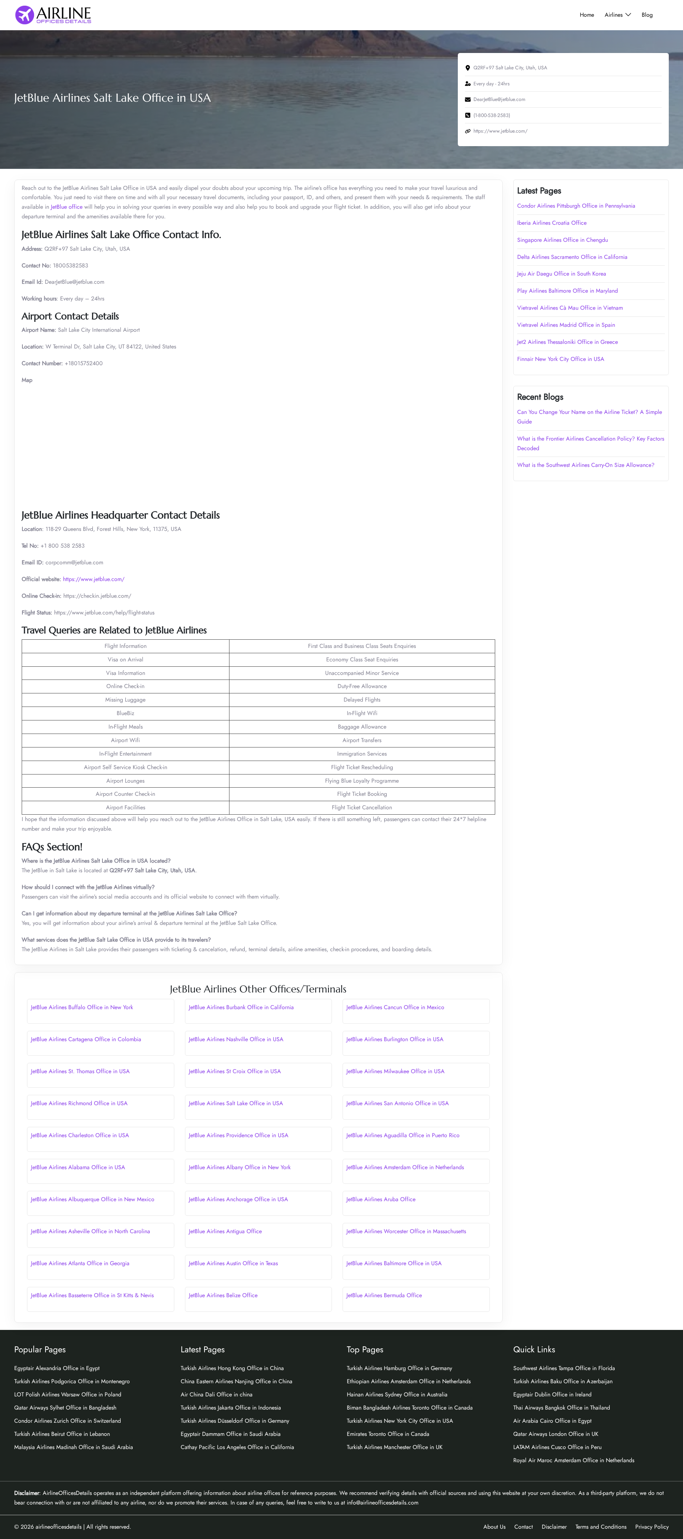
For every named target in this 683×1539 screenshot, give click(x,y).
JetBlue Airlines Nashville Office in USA (236, 1039)
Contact (523, 1527)
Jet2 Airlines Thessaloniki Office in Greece (567, 342)
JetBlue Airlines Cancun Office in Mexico (395, 1007)
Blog (647, 15)
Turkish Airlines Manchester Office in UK (395, 1447)
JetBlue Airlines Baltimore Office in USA (394, 1263)
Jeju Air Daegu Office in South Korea (561, 274)
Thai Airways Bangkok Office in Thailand (561, 1408)
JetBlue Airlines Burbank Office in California (241, 1007)
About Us (494, 1527)
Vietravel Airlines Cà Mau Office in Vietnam (570, 308)
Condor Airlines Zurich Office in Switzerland (67, 1421)
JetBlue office (67, 207)
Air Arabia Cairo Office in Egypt (552, 1421)
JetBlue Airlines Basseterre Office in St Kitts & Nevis (92, 1295)
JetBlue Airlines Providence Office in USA (238, 1135)
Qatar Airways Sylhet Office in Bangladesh (65, 1408)
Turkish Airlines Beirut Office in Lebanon (62, 1434)
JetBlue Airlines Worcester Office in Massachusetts (406, 1231)
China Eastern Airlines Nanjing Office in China (236, 1381)
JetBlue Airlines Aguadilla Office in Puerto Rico (403, 1135)
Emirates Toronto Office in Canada (388, 1434)
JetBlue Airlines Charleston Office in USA (80, 1135)
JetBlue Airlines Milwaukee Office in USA (395, 1071)
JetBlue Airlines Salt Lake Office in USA (236, 1103)
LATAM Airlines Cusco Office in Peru (557, 1447)
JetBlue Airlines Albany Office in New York (240, 1167)
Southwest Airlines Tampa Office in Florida (564, 1368)
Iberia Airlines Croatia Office (552, 223)
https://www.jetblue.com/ (93, 579)
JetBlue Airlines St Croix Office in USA (235, 1071)
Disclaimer (554, 1527)
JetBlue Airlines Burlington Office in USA (395, 1039)
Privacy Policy (652, 1527)
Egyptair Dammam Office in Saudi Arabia (231, 1434)
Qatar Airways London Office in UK (555, 1434)
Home (587, 15)
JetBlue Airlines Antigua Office (225, 1231)
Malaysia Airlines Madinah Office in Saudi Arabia (73, 1447)
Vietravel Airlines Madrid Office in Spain (566, 325)
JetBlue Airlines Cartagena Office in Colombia (86, 1039)
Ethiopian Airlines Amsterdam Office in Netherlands (409, 1381)
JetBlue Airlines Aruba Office (380, 1199)
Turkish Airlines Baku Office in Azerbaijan (563, 1381)
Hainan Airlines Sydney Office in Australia (397, 1394)
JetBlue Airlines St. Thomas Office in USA (80, 1071)
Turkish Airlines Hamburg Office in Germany (399, 1368)
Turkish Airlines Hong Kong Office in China (232, 1368)
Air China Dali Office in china (217, 1394)
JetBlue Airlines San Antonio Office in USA (397, 1103)
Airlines (614, 15)
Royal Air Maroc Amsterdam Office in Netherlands (573, 1460)
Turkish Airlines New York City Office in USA (400, 1421)
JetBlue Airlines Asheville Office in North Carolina (90, 1231)
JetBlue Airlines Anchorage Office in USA (238, 1199)
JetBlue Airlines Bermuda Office (384, 1295)
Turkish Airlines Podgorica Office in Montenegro (72, 1381)
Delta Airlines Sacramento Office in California (572, 257)
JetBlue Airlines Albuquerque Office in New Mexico (92, 1199)
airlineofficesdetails (58, 1527)
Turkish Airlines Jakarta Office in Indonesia (231, 1408)
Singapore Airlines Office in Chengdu (562, 240)
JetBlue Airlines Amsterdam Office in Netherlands (405, 1167)
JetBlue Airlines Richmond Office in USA (79, 1103)
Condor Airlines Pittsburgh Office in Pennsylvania (576, 206)
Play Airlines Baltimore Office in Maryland (567, 291)
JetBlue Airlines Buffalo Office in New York (82, 1007)
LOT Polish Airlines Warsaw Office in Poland (67, 1394)
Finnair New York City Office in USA (560, 359)
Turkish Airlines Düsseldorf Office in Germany (235, 1421)
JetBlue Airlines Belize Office (223, 1295)
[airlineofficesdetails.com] (53, 14)
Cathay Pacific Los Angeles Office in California (237, 1447)
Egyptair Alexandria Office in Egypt (57, 1368)
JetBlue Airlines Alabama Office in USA (78, 1167)
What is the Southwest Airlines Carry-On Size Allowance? (586, 465)
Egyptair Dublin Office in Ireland (552, 1394)
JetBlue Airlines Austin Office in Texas (233, 1263)
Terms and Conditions (601, 1527)
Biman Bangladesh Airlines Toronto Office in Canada (410, 1408)
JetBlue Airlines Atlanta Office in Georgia (80, 1263)
